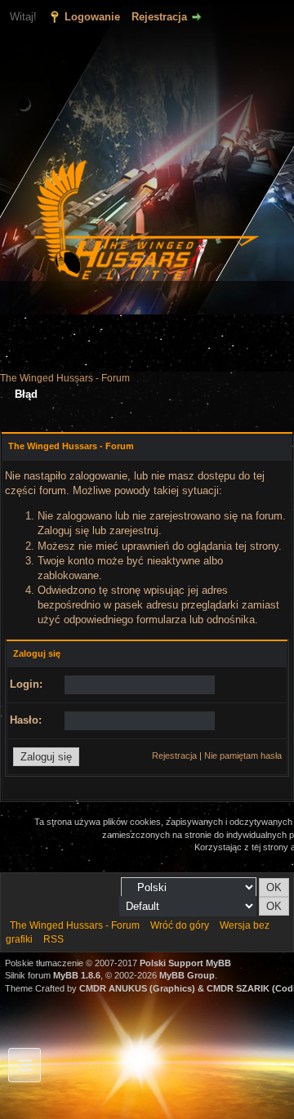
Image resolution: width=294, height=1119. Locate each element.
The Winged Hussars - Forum (65, 378)
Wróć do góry (179, 925)
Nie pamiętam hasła (243, 755)
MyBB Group (187, 975)
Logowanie (92, 17)
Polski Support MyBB (185, 963)
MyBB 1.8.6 (76, 975)
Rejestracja (159, 17)
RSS (53, 939)
